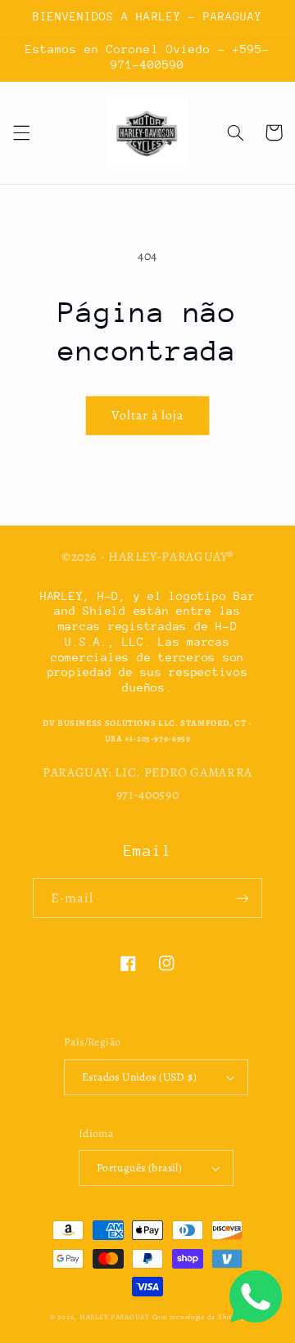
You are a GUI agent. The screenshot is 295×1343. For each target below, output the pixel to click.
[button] (21, 132)
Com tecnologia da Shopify (198, 1317)
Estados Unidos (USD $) (139, 1077)
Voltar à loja (147, 414)
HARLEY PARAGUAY (114, 1317)
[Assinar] (242, 898)
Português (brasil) (140, 1167)
